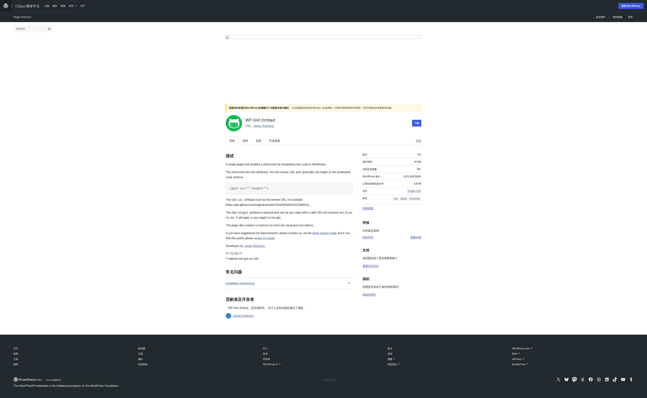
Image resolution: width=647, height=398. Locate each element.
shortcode (414, 198)
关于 (15, 348)
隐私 (15, 364)
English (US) (414, 190)
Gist (396, 198)
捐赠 (391, 359)
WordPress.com (522, 348)
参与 (390, 348)
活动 (390, 353)
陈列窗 (141, 348)
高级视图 (368, 208)
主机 (15, 359)
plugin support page (324, 233)
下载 (416, 123)
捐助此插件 (369, 294)
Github (403, 198)
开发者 (266, 359)
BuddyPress (520, 364)
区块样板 (143, 364)
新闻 (15, 353)
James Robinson (263, 126)
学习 (265, 348)
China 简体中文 (53, 380)
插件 (140, 359)
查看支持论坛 (371, 266)
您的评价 (368, 237)
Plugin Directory (22, 17)
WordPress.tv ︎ (272, 364)
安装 (258, 140)
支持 (418, 140)
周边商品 (394, 364)
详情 (232, 140)
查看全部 (415, 237)
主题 (140, 353)
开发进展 (274, 140)
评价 (245, 140)
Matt (516, 353)
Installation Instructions (240, 283)
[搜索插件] (49, 28)
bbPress (518, 359)
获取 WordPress (631, 5)
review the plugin (264, 238)
